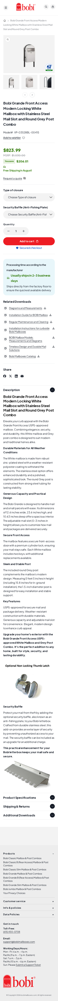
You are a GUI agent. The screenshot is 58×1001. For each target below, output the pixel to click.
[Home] (4, 20)
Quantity (9, 224)
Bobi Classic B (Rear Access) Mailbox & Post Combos (25, 864)
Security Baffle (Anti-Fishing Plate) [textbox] (25, 207)
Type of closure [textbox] (13, 190)
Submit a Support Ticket (28, 964)
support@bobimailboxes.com (19, 941)
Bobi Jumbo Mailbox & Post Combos (22, 889)
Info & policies (12, 907)
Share (7, 369)
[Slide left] (25, 94)
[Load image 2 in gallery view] (29, 82)
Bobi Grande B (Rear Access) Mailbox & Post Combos (26, 879)
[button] (5, 7)
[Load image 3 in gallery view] (47, 82)
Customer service (14, 901)
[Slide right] (32, 94)
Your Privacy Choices (14, 893)
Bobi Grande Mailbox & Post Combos (22, 873)
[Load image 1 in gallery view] (11, 82)
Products (9, 853)
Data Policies (11, 914)
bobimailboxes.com (29, 995)
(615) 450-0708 (11, 931)
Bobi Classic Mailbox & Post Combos (22, 858)
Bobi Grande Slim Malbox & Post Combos (24, 884)
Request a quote (12, 178)
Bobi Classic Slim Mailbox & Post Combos (24, 869)
